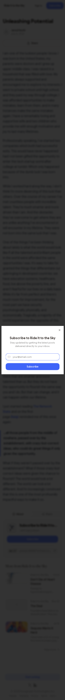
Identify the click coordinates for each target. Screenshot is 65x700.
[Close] (59, 330)
